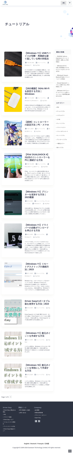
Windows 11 (35, 100)
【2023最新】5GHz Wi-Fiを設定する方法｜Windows (37, 91)
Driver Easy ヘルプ (8, 419)
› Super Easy (37, 417)
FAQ (5, 414)
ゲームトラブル (61, 111)
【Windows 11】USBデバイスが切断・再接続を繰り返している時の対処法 (37, 56)
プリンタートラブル (62, 139)
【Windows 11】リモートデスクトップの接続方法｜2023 (37, 266)
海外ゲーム (29, 131)
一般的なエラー (61, 143)
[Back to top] (70, 451)
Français (40, 444)
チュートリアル (42, 62)
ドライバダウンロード (62, 131)
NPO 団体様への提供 (24, 410)
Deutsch (33, 444)
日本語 (47, 444)
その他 (58, 119)
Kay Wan (37, 65)
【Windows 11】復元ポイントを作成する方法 (37, 334)
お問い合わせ (22, 412)
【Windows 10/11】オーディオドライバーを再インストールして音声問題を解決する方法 (63, 93)
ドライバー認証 (8, 417)
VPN (58, 107)
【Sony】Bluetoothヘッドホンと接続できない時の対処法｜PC (63, 84)
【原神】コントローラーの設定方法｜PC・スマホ (37, 123)
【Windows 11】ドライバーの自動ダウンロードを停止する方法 (37, 227)
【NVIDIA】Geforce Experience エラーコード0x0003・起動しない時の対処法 (62, 59)
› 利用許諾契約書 (38, 412)
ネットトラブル (61, 135)
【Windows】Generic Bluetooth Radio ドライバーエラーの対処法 (62, 77)
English (26, 444)
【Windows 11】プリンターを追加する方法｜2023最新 (36, 194)
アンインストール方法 (9, 426)
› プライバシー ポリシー (40, 415)
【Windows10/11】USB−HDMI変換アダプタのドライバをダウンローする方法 (63, 68)
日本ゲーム (30, 166)
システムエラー (61, 115)
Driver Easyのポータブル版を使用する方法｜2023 (37, 302)
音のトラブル (60, 147)
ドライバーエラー (61, 127)
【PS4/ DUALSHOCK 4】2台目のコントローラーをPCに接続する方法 (37, 157)
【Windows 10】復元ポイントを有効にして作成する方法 (37, 368)
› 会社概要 (36, 410)
